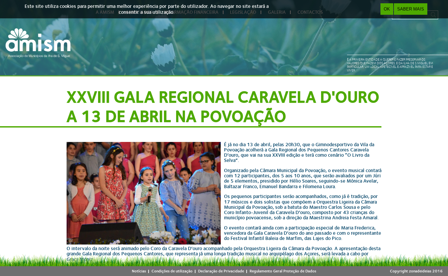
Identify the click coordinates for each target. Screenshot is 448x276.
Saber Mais (410, 9)
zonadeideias (420, 271)
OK (387, 9)
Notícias (139, 271)
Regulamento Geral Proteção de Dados (283, 271)
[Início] (38, 43)
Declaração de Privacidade (221, 271)
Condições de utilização (172, 271)
